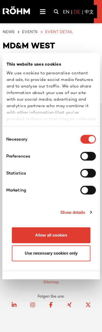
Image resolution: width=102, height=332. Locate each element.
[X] (88, 307)
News (8, 32)
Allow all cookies (51, 235)
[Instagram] (32, 307)
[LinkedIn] (14, 307)
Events (30, 32)
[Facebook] (51, 307)
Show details (72, 212)
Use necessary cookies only (51, 253)
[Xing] (69, 307)
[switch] (88, 156)
